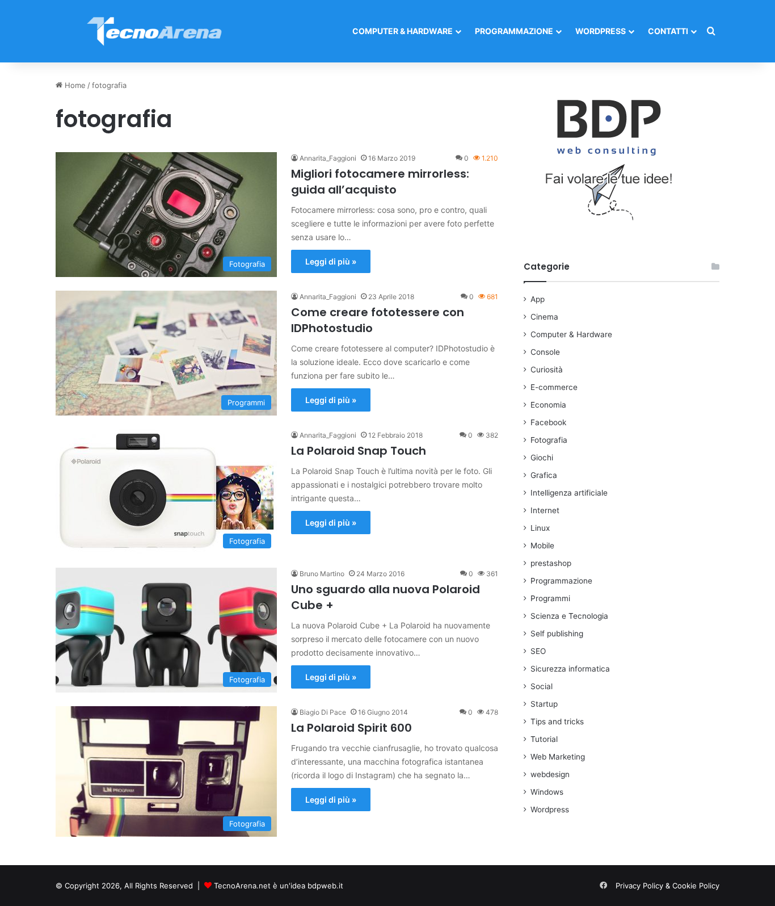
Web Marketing (557, 756)
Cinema (544, 316)
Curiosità (546, 369)
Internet (544, 510)
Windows (546, 791)
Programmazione (514, 31)
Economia (548, 404)
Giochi (541, 457)
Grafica (543, 475)
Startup (544, 703)
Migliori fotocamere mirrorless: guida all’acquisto (380, 182)
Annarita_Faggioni (328, 158)
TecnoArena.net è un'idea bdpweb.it (278, 885)
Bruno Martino (322, 573)
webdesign (550, 774)
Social (541, 686)
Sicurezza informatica (570, 668)
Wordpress (600, 31)
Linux (540, 527)
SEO (538, 651)
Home (74, 85)
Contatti (668, 31)
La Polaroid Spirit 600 (351, 728)
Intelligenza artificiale (569, 492)
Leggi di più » (330, 261)
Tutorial (544, 739)
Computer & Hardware (402, 31)
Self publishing (556, 633)
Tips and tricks (557, 721)
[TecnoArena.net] (155, 31)
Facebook (548, 422)
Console (545, 351)
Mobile (542, 545)
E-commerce (554, 387)
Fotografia (548, 439)
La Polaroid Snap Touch (358, 451)
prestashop (550, 563)
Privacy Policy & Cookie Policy (667, 885)
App (537, 299)
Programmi (550, 598)
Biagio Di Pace (323, 712)
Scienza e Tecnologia (569, 615)
